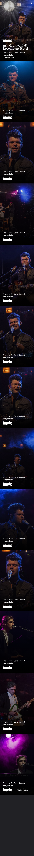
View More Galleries (22, 790)
